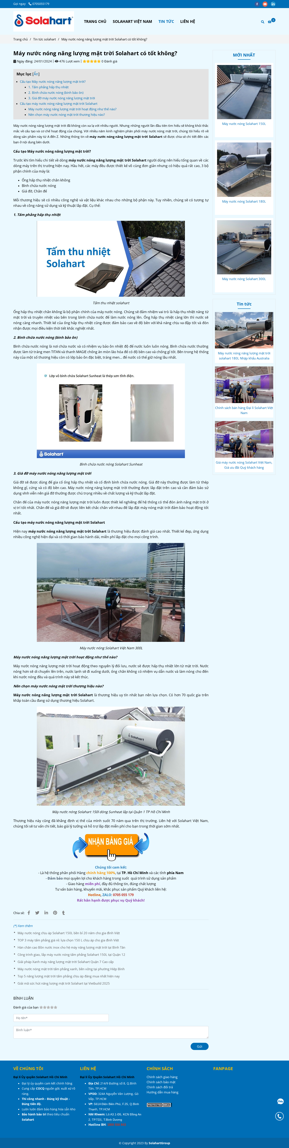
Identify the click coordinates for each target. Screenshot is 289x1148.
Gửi (199, 1046)
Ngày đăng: (24, 61)
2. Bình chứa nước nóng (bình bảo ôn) (55, 92)
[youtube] (267, 4)
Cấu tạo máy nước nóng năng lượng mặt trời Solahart (58, 103)
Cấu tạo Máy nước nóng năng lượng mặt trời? (52, 81)
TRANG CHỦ (95, 21)
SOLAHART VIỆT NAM (132, 21)
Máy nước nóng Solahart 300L (244, 279)
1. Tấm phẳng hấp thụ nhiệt (48, 87)
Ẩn (36, 73)
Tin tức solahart (44, 39)
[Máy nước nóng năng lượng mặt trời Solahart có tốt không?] (43, 21)
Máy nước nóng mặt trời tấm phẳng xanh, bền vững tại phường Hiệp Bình (71, 969)
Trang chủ (20, 39)
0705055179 (40, 4)
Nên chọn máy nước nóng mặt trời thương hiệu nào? (66, 114)
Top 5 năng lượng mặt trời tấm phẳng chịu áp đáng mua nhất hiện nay (69, 976)
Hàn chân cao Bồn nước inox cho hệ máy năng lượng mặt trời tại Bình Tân (71, 947)
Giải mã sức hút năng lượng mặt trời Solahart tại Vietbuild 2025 (64, 983)
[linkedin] (274, 4)
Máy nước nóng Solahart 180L (244, 201)
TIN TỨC (166, 21)
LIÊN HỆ (187, 21)
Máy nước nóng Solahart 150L (244, 124)
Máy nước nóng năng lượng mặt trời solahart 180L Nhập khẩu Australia (244, 355)
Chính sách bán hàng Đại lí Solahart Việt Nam (244, 410)
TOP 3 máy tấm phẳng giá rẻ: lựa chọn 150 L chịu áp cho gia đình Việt (68, 940)
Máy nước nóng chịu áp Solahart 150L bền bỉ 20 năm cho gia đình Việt (69, 933)
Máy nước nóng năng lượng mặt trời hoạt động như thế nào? (72, 109)
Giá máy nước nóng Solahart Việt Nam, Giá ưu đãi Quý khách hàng (244, 465)
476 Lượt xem (69, 61)
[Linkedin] (46, 913)
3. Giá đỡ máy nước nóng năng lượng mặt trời (61, 98)
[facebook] (259, 4)
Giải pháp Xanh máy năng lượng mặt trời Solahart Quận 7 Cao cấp (66, 962)
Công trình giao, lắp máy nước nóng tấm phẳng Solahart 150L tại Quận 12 (71, 954)
